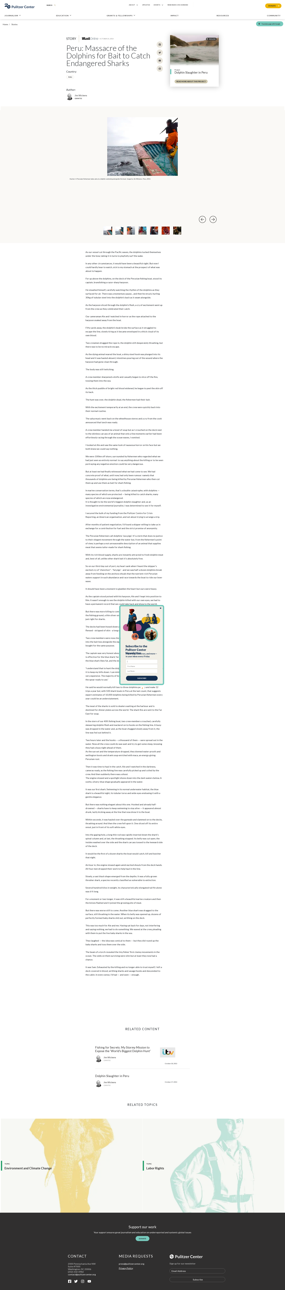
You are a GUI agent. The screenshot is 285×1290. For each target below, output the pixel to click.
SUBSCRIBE (141, 678)
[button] (141, 649)
